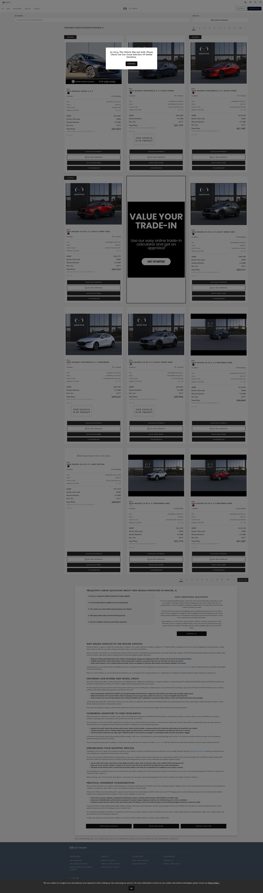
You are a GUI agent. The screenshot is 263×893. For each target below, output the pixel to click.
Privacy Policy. (213, 883)
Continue (131, 64)
